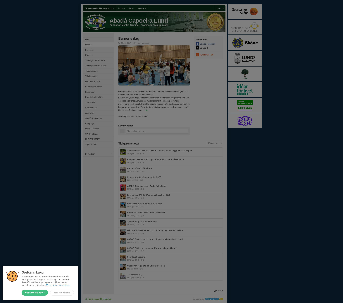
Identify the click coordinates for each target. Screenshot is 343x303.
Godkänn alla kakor (34, 292)
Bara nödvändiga (62, 292)
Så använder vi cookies (57, 285)
